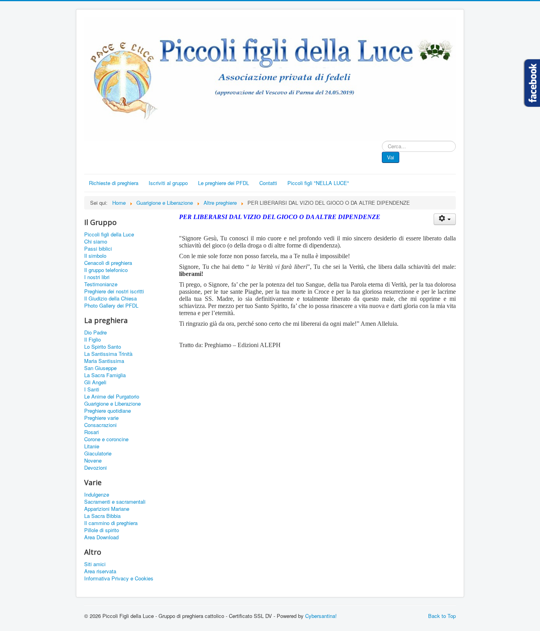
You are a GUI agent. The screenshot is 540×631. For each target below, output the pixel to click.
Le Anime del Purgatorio (111, 396)
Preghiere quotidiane (107, 410)
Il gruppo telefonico (106, 270)
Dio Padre (95, 332)
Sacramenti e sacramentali (114, 501)
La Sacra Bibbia (102, 516)
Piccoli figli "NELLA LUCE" (318, 183)
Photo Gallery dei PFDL (111, 305)
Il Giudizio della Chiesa (110, 298)
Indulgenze (96, 494)
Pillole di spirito (101, 530)
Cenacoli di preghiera (108, 262)
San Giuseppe (100, 368)
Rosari (91, 432)
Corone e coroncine (106, 439)
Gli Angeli (95, 382)
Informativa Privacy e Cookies (118, 578)
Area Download (101, 537)
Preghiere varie (101, 417)
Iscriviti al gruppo (168, 183)
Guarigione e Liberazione (112, 403)
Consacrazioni (100, 425)
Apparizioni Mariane (106, 508)
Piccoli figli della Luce (109, 234)
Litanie (91, 446)
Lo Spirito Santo (102, 346)
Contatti (268, 183)
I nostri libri (97, 277)
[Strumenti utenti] (445, 219)
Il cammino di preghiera (111, 523)
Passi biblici (98, 248)
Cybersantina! (321, 616)
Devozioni (95, 467)
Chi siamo (95, 241)
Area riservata (100, 571)
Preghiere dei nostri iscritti (114, 291)
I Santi (91, 389)
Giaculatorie (97, 453)
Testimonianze (100, 284)
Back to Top (442, 616)
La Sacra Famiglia (105, 375)
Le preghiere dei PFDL (223, 183)
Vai (390, 157)
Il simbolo (95, 255)
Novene (93, 460)
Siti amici (95, 564)
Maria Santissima (104, 361)
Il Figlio (92, 339)
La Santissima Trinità (108, 353)
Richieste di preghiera (113, 183)
